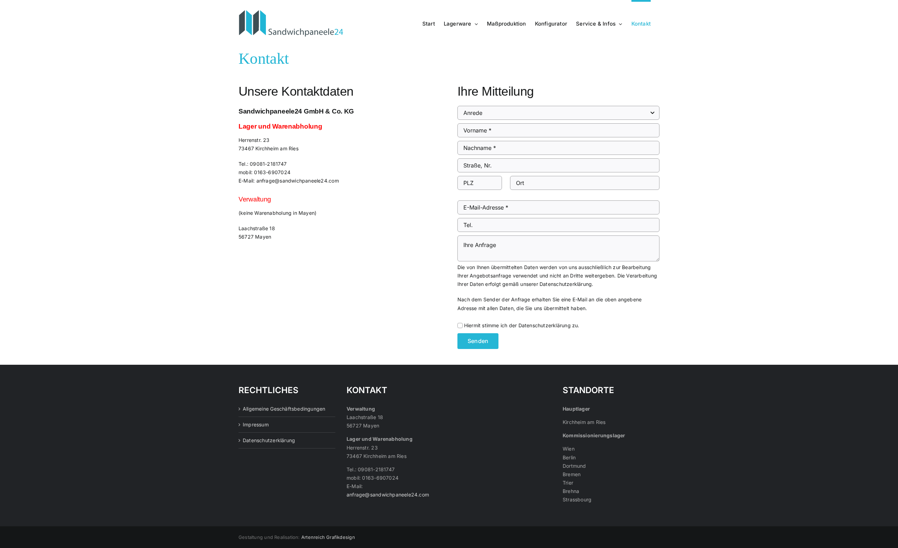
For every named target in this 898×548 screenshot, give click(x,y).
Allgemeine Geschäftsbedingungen (284, 409)
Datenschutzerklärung (566, 284)
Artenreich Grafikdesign (328, 537)
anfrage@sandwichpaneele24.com (297, 181)
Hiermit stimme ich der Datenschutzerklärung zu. (521, 325)
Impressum (256, 424)
